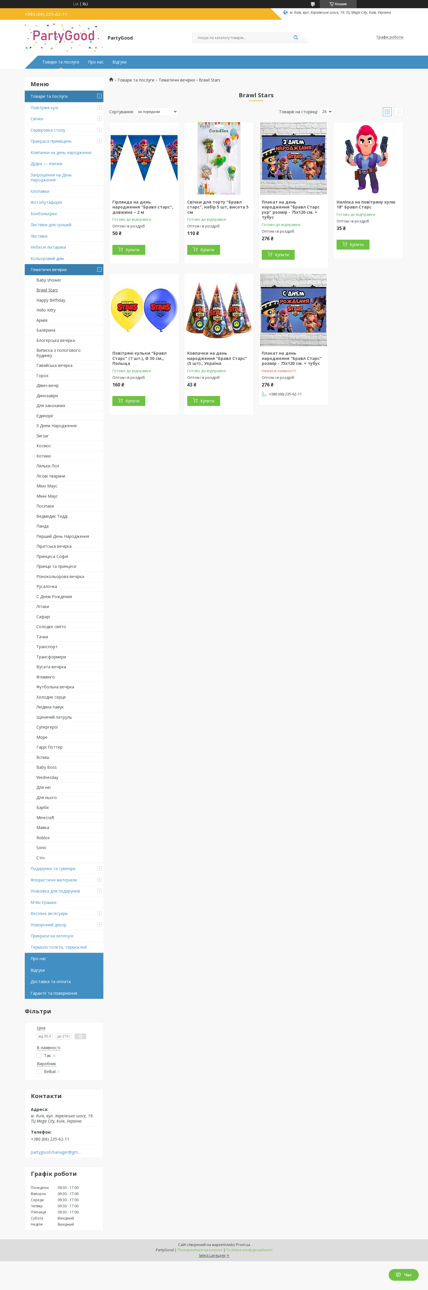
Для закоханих (50, 405)
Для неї (43, 787)
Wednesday (47, 777)
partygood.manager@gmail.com (56, 1152)
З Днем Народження (56, 425)
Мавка (42, 827)
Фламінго (45, 677)
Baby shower (48, 280)
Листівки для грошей (51, 224)
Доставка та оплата (51, 981)
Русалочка (46, 586)
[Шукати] (295, 38)
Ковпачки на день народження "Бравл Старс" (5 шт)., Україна (217, 358)
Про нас (96, 62)
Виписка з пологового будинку (58, 352)
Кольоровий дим (47, 258)
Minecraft (45, 817)
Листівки (39, 236)
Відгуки (119, 62)
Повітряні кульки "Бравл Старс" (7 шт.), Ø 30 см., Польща (139, 358)
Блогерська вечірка (55, 340)
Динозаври (47, 395)
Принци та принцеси (56, 566)
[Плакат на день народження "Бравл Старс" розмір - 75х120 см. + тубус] (293, 309)
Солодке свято (51, 626)
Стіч (40, 857)
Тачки (42, 636)
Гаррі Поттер (49, 747)
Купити (132, 249)
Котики (43, 456)
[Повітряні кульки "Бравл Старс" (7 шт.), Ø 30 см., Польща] (144, 309)
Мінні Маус (47, 496)
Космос (43, 445)
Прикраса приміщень (51, 141)
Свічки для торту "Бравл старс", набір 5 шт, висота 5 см (218, 207)
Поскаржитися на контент (200, 1249)
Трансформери (51, 657)
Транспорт (47, 646)
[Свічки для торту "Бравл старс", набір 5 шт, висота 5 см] (219, 158)
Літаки (42, 606)
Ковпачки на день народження (61, 152)
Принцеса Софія (52, 556)
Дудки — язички (46, 163)
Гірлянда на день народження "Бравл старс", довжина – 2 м (142, 207)
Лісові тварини (50, 476)
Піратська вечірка (54, 546)
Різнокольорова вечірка (60, 576)
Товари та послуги (60, 62)
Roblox (42, 837)
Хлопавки (40, 191)
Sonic (41, 847)
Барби (42, 807)
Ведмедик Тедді (52, 516)
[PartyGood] (63, 37)
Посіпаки (45, 506)
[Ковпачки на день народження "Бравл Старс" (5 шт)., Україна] (219, 309)
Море (41, 737)
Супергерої (47, 727)
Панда (42, 526)
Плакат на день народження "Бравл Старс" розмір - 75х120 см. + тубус (292, 358)
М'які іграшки (43, 902)
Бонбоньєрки (44, 213)
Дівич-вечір (47, 385)
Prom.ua (243, 1244)
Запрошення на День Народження (51, 177)
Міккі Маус (46, 486)
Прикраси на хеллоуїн (52, 936)
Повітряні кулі (44, 107)
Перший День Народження (62, 536)
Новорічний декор (48, 924)
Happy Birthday (50, 300)
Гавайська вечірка (54, 365)
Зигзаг (42, 436)
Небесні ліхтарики (48, 247)
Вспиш (42, 757)
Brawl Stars (47, 290)
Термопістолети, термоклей (59, 947)
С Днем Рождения (54, 596)
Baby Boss (46, 767)
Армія (41, 320)
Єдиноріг (45, 415)
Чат (408, 1275)
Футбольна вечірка (55, 687)
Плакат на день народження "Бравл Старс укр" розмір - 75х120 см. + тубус (291, 209)
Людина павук (50, 707)
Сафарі (43, 616)
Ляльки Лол (47, 466)
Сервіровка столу (48, 130)
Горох (42, 375)
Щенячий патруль (54, 717)
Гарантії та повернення (54, 993)
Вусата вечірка (51, 666)
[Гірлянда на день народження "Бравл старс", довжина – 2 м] (144, 158)
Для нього (46, 797)
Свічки (37, 118)
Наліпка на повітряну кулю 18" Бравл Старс (366, 204)
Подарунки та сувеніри (53, 868)
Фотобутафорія (46, 202)
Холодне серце (51, 697)
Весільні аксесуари (49, 913)
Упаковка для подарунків (55, 891)
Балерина (45, 330)
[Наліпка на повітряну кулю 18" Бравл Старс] (368, 158)
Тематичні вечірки (49, 269)
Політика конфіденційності (249, 1249)
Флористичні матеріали (54, 880)
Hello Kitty (46, 310)
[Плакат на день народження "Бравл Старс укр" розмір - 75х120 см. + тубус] (293, 158)
